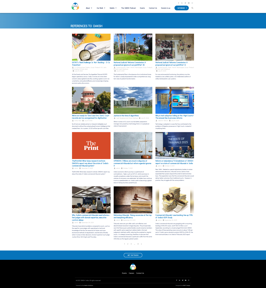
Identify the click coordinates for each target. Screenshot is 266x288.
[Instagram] (192, 3)
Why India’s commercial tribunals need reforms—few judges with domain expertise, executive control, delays (91, 217)
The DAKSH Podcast (128, 8)
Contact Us (153, 8)
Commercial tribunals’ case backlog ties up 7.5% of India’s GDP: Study (174, 216)
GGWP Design (186, 285)
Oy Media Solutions (87, 285)
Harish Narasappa (136, 67)
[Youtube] (189, 3)
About (88, 8)
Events (142, 8)
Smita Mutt (77, 121)
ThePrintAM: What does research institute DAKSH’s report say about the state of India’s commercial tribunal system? (90, 163)
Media (112, 8)
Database (181, 8)
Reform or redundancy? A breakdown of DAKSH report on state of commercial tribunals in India (174, 162)
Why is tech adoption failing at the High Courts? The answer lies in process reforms (174, 116)
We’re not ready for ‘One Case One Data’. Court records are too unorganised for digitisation (90, 116)
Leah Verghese (123, 69)
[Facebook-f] (178, 3)
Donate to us (165, 8)
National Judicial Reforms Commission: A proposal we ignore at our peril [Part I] (171, 63)
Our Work (100, 8)
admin (76, 168)
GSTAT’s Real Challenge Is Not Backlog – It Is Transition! (91, 63)
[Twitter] (185, 3)
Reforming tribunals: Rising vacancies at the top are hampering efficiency (133, 216)
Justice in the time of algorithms (126, 115)
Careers (131, 273)
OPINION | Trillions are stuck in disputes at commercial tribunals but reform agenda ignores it (132, 163)
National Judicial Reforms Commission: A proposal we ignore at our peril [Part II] (130, 63)
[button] (193, 8)
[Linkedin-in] (182, 3)
